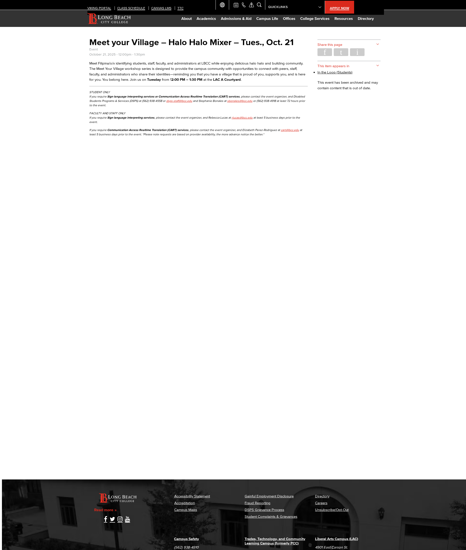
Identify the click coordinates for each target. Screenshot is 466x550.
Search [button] (259, 5)
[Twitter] (112, 519)
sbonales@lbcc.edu (239, 100)
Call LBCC (243, 5)
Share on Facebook (324, 52)
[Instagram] (120, 519)
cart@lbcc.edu (290, 129)
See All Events (236, 5)
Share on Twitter (341, 52)
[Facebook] (105, 519)
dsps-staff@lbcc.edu (179, 100)
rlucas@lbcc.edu (242, 117)
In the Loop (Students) (334, 72)
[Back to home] (109, 18)
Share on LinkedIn (357, 52)
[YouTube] (127, 519)
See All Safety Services (251, 5)
